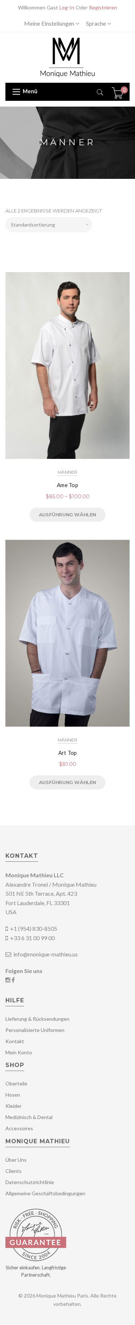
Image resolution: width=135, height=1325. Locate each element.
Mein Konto (18, 1052)
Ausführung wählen (67, 514)
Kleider (13, 1106)
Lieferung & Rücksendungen (37, 1019)
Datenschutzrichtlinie (29, 1182)
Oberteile (16, 1083)
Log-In (66, 7)
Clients (13, 1171)
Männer (67, 472)
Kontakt (14, 1041)
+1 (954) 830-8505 (33, 928)
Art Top (67, 752)
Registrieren (103, 7)
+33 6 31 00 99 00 (32, 937)
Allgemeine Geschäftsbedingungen (45, 1193)
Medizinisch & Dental (29, 1117)
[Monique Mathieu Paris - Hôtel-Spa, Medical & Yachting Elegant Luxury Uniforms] (67, 57)
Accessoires (19, 1128)
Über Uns (16, 1160)
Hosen (12, 1095)
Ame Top (67, 485)
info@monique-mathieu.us (45, 954)
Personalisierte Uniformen (34, 1030)
